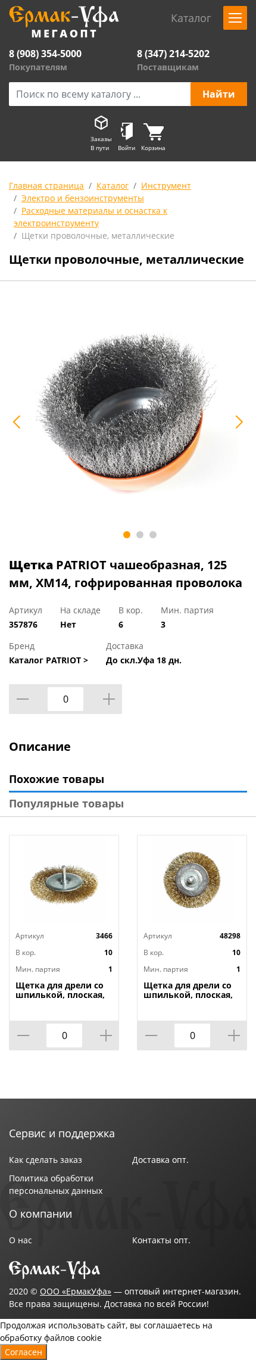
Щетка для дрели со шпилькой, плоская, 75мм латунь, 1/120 (188, 995)
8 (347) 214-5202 (173, 53)
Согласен (23, 1352)
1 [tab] (126, 534)
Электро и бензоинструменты (82, 198)
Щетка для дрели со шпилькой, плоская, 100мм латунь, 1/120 (60, 995)
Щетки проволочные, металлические (97, 235)
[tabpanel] (128, 415)
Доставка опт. (160, 1159)
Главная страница (46, 185)
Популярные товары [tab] (66, 803)
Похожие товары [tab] (56, 779)
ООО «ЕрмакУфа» (75, 1291)
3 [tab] (153, 534)
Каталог (112, 185)
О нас (20, 1240)
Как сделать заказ (45, 1159)
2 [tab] (139, 534)
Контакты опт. (161, 1240)
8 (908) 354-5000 (45, 53)
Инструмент (166, 185)
